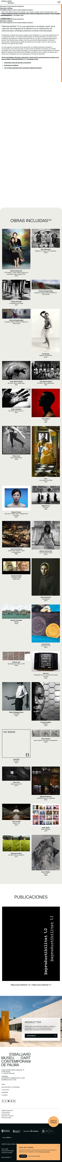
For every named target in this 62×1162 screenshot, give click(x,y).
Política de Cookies (44, 1152)
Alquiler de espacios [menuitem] (7, 1110)
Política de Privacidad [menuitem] (8, 1150)
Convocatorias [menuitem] (6, 1114)
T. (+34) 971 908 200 (8, 1073)
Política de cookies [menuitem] (7, 1152)
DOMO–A (8, 1157)
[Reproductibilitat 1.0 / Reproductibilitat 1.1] (31, 945)
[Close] (58, 1146)
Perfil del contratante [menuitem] (7, 1116)
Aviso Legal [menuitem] (5, 1149)
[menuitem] (3, 1085)
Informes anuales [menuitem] (6, 1117)
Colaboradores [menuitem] (6, 1112)
